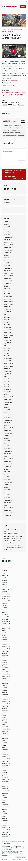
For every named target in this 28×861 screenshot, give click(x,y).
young (7, 549)
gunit (16, 538)
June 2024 (7, 289)
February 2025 (8, 268)
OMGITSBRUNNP (6, 113)
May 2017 (6, 492)
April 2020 (6, 415)
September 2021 (8, 371)
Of (4, 544)
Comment (21, 162)
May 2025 (6, 260)
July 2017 (6, 487)
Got (14, 538)
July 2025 (6, 255)
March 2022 (7, 356)
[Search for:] (26, 1)
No (22, 542)
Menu (23, 6)
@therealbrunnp (13, 80)
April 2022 (6, 353)
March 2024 (7, 294)
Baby (7, 532)
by (22, 532)
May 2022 (6, 350)
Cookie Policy (5, 855)
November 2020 (8, 397)
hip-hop (21, 538)
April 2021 (6, 384)
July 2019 (6, 438)
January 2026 (7, 240)
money (9, 542)
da (4, 533)
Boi (17, 532)
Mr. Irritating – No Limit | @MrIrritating (14, 177)
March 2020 (7, 417)
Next (21, 542)
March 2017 (7, 497)
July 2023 (6, 314)
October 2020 (7, 399)
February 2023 (8, 327)
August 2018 (7, 466)
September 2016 (8, 513)
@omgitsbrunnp (11, 83)
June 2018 (7, 472)
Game (5, 538)
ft (23, 536)
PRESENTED (12, 543)
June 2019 (7, 441)
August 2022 (7, 343)
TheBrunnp (11, 85)
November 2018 (8, 459)
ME (21, 540)
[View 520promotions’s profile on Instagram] (9, 561)
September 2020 (8, 402)
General (7, 538)
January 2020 (7, 423)
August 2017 (7, 484)
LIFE (16, 540)
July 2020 (6, 407)
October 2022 (7, 338)
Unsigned (5, 547)
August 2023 (7, 312)
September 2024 (8, 281)
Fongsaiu (13, 536)
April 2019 (6, 446)
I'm (9, 540)
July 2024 (6, 286)
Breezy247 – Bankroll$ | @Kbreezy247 (14, 171)
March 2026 (7, 234)
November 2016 (8, 508)
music (13, 542)
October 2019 (7, 430)
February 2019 (8, 451)
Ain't (20, 529)
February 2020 (8, 420)
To (21, 545)
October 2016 (7, 510)
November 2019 (8, 428)
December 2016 (8, 505)
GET (11, 538)
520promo (8, 112)
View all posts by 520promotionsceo (13, 135)
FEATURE (16, 533)
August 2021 (7, 374)
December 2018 (8, 456)
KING (14, 540)
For (16, 536)
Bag (11, 532)
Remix (21, 543)
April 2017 (6, 495)
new (18, 542)
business (19, 532)
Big (13, 532)
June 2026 (7, 227)
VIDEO (11, 547)
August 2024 (7, 283)
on (7, 544)
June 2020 (7, 410)
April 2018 (6, 477)
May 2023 (6, 319)
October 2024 (7, 278)
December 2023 (8, 301)
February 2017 (8, 500)
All (21, 530)
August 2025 (7, 252)
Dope (8, 533)
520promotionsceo (16, 30)
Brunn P (19, 112)
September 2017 (8, 482)
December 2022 (8, 332)
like (18, 540)
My (15, 542)
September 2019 (8, 433)
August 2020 (7, 405)
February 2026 (8, 237)
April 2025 (6, 263)
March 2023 (7, 325)
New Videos (10, 31)
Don (6, 533)
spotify (9, 545)
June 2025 (7, 258)
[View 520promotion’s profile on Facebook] (5, 189)
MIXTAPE (5, 542)
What (18, 547)
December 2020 (8, 394)
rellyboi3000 (18, 543)
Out (9, 544)
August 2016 (7, 515)
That (17, 545)
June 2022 (7, 348)
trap (23, 545)
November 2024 (8, 276)
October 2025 (7, 247)
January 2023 (7, 330)
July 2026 (6, 224)
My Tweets (7, 202)
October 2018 (7, 461)
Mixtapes (4, 31)
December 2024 (8, 273)
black (15, 532)
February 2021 (8, 389)
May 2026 (6, 229)
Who (20, 547)
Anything (14, 112)
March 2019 (7, 448)
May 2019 (6, 443)
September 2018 (8, 464)
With (22, 547)
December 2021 (8, 363)
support (12, 545)
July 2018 (6, 469)
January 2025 (7, 270)
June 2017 (7, 490)
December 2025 (8, 242)
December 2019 (8, 425)
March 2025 (7, 265)
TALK (15, 545)
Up (8, 547)
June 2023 (7, 317)
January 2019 (7, 453)
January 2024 (7, 299)
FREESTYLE (19, 536)
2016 (17, 529)
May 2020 (6, 412)
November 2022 (8, 335)
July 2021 (6, 376)
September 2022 (8, 340)
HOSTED (6, 540)
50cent (5, 529)
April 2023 (6, 322)
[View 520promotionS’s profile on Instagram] (12, 189)
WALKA (14, 547)
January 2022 (7, 361)
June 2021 (7, 379)
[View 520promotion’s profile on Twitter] (8, 189)
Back (9, 532)
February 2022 (8, 358)
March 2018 (7, 479)
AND (5, 532)
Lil (19, 540)
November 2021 (8, 366)
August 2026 (7, 221)
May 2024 (6, 291)
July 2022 (6, 345)
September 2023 (8, 309)
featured (7, 535)
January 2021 (7, 392)
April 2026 (6, 232)
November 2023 (8, 304)
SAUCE (5, 545)
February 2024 (8, 296)
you (4, 549)
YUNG (10, 549)
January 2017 (7, 502)
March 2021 (7, 386)
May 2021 (6, 381)
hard (18, 538)
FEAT (11, 533)
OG (5, 543)
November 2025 (8, 245)
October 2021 (7, 368)
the (19, 546)
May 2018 (6, 474)
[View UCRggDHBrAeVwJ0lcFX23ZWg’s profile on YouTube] (15, 189)
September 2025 (8, 250)
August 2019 (7, 435)
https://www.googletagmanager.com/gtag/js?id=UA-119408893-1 (13, 842)
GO (12, 538)
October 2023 (7, 307)
